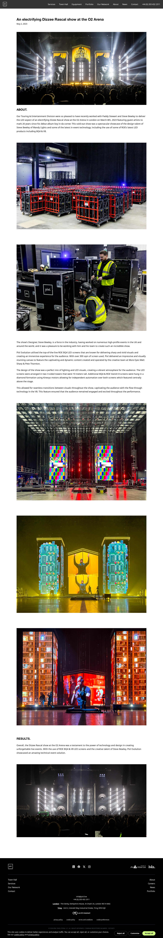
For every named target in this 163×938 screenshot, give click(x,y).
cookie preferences (103, 920)
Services (51, 4)
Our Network (103, 4)
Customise (135, 933)
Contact (134, 4)
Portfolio (89, 4)
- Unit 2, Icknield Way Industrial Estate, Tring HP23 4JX (81, 908)
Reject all (120, 933)
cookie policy (70, 920)
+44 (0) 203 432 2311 (151, 4)
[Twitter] (84, 867)
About (115, 4)
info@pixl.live (81, 896)
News (124, 4)
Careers (151, 883)
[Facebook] (79, 867)
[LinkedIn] (73, 867)
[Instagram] (89, 867)
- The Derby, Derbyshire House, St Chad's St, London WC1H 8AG (81, 904)
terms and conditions (86, 920)
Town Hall (63, 4)
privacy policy (58, 920)
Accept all (149, 933)
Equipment (77, 4)
